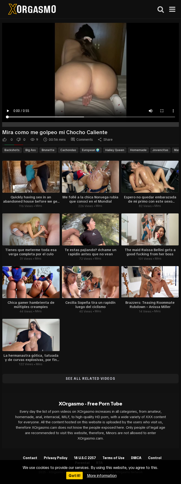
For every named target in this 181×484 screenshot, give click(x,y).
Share (108, 139)
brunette (48, 150)
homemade (138, 150)
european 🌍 (90, 150)
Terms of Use (113, 458)
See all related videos (90, 378)
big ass (30, 150)
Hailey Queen (114, 150)
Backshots (12, 150)
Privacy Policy (55, 458)
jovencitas (160, 150)
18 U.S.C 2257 (85, 458)
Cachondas (68, 150)
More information (102, 475)
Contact (30, 458)
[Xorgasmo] (32, 10)
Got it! (74, 475)
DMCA (136, 458)
